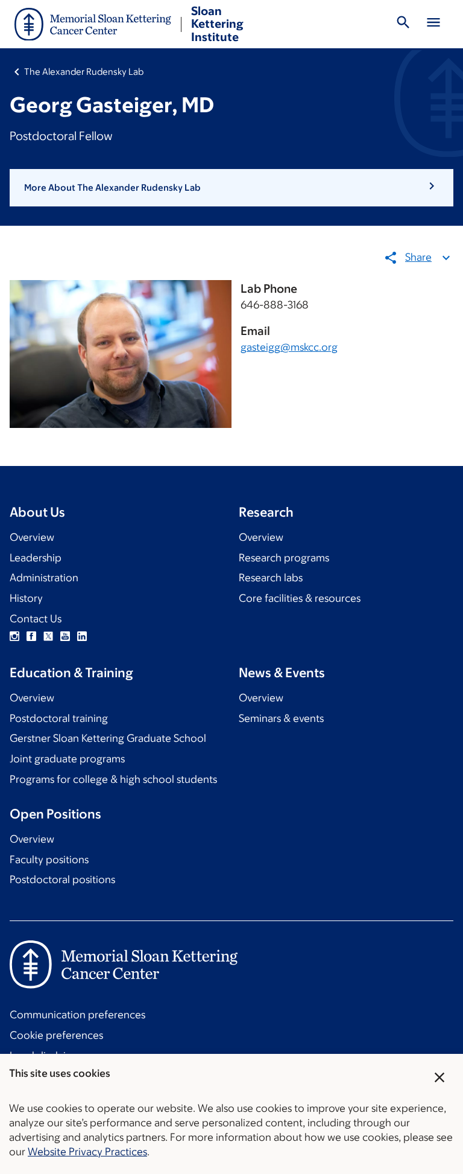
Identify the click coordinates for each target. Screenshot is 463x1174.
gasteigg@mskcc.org (289, 347)
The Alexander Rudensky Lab (83, 71)
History (26, 598)
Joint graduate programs (67, 759)
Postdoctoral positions (62, 879)
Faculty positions (49, 859)
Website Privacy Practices (87, 1152)
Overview (32, 537)
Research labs (271, 578)
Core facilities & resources (300, 598)
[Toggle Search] (403, 24)
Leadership (35, 558)
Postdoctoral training (59, 718)
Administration (44, 578)
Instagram (14, 636)
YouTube (65, 636)
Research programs (284, 558)
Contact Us (35, 619)
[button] (231, 188)
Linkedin (82, 636)
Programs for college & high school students (113, 779)
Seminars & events (281, 718)
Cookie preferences (56, 1035)
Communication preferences (77, 1015)
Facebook (31, 636)
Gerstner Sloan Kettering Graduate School (108, 738)
